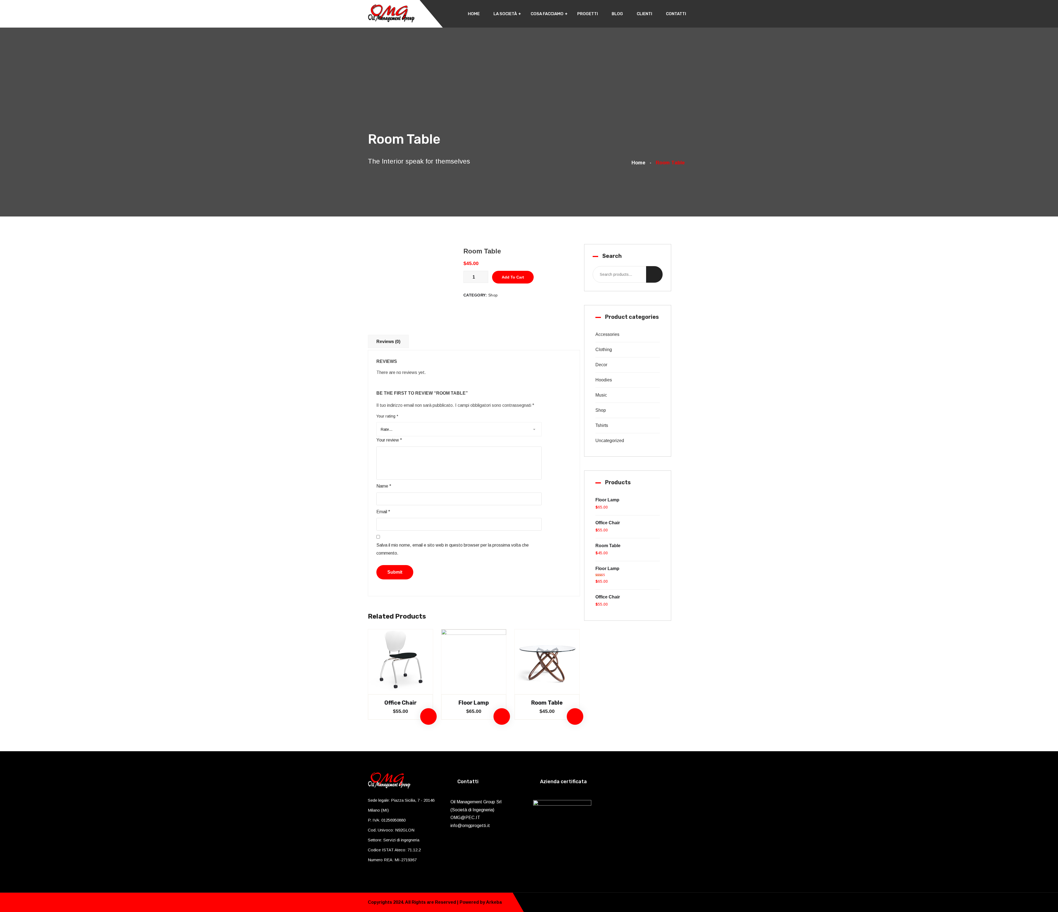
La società (505, 13)
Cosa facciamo (547, 13)
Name (383, 486)
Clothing (603, 349)
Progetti (587, 13)
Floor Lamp (473, 702)
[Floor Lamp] (473, 661)
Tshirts (601, 425)
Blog (617, 13)
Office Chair (400, 702)
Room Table (547, 702)
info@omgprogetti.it (470, 825)
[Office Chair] (400, 661)
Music (601, 395)
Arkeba (494, 902)
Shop (493, 295)
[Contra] (391, 13)
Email (383, 511)
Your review (389, 440)
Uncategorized (609, 440)
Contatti (676, 13)
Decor (601, 364)
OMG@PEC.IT (465, 817)
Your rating (387, 416)
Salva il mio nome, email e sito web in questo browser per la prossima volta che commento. (452, 549)
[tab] (389, 341)
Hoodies (603, 380)
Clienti (644, 13)
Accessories (607, 334)
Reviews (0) (388, 341)
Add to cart (513, 277)
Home (474, 13)
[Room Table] (547, 661)
